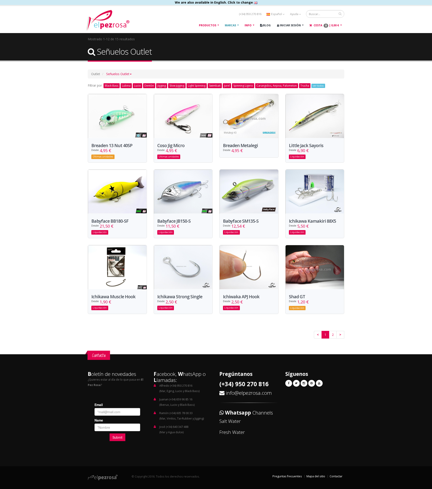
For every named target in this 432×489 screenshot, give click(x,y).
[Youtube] (319, 383)
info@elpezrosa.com (249, 392)
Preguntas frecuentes (287, 476)
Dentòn (149, 85)
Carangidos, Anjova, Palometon (276, 85)
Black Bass (111, 85)
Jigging (162, 85)
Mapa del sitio (315, 476)
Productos (207, 25)
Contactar (336, 476)
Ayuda (294, 14)
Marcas (230, 25)
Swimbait (214, 85)
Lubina (126, 85)
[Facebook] (288, 383)
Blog (266, 25)
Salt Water (230, 421)
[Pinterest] (311, 383)
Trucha (304, 85)
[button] (119, 74)
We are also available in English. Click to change (214, 2)
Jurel (227, 85)
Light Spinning (196, 85)
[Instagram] (304, 383)
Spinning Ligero (243, 85)
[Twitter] (296, 383)
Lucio (137, 85)
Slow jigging (176, 85)
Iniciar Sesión (290, 25)
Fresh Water (232, 432)
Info (248, 25)
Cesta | (326, 25)
